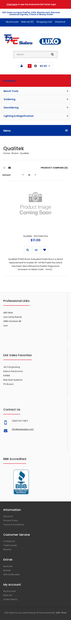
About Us (8, 516)
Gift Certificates (11, 574)
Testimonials (10, 545)
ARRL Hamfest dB (12, 321)
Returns (7, 549)
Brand (15, 153)
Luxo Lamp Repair (12, 316)
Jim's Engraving (11, 367)
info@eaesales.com (23, 429)
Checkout (60, 21)
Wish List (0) (27, 21)
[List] (9, 168)
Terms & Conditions (13, 524)
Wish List (7, 595)
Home (6, 153)
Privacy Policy (10, 520)
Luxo (5, 325)
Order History (10, 599)
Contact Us (9, 541)
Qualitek (24, 153)
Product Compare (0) (54, 167)
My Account (12, 21)
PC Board (8, 384)
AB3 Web (8, 312)
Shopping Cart (44, 21)
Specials (8, 566)
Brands (7, 570)
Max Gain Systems (13, 379)
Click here (12, 4)
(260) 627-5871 (20, 420)
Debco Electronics (13, 371)
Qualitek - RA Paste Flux (35, 236)
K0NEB (6, 375)
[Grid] (4, 168)
